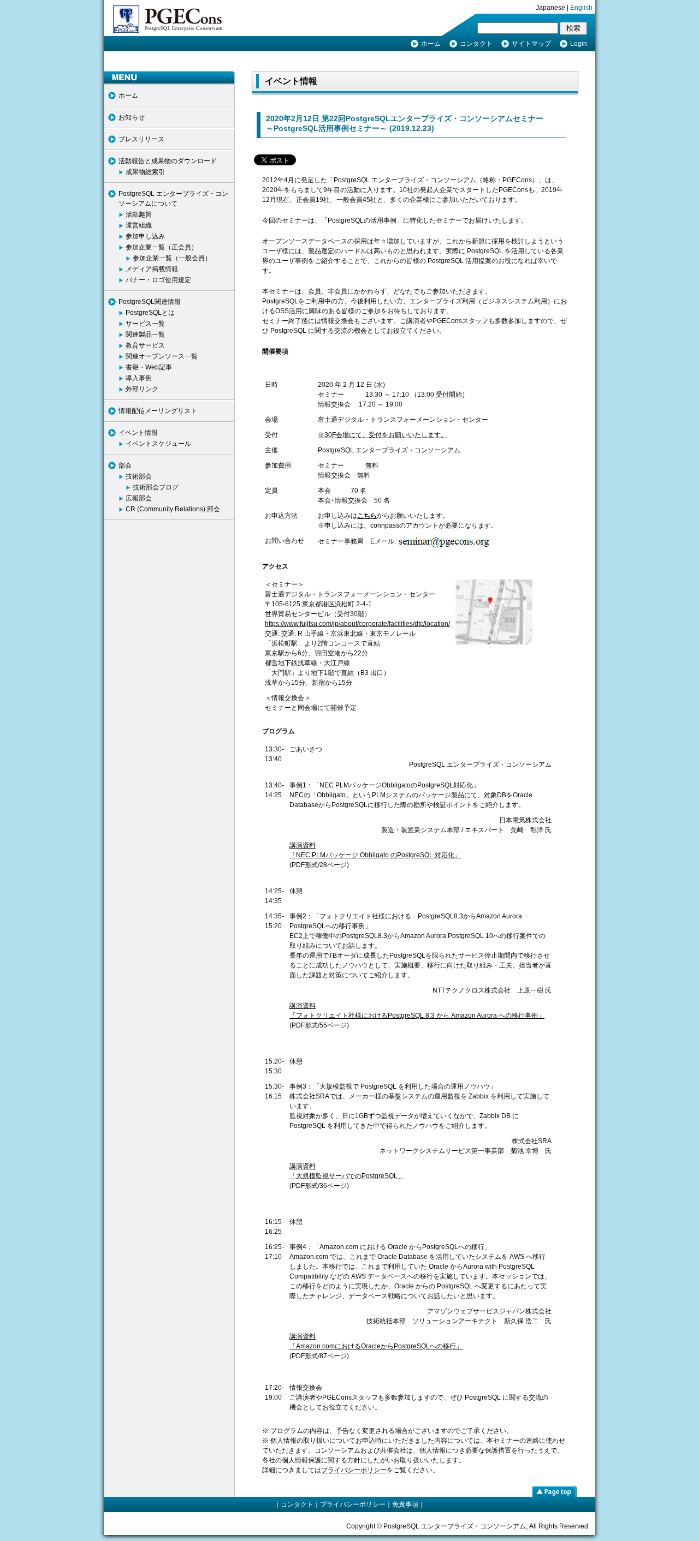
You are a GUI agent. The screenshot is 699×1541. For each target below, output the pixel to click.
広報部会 (139, 498)
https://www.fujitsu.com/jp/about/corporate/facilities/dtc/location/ (357, 624)
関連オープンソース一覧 (162, 356)
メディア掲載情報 (152, 269)
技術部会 (139, 476)
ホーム (431, 43)
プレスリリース (141, 139)
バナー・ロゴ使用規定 (158, 280)
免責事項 (405, 1504)
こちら (367, 515)
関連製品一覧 (145, 334)
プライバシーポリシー (354, 1470)
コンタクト (476, 43)
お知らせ (132, 117)
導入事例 (139, 378)
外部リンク (142, 389)
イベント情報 (138, 433)
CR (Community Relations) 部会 (173, 509)
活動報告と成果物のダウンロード (168, 161)
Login (578, 43)
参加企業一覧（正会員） (162, 247)
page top (554, 1491)
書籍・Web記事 (149, 367)
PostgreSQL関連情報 (150, 302)
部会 (125, 465)
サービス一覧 (145, 323)
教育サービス (145, 345)
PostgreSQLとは (150, 312)
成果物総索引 (145, 172)
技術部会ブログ (156, 487)
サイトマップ (531, 43)
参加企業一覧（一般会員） (172, 258)
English (581, 7)
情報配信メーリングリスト (158, 411)
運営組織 (139, 225)
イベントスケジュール (158, 443)
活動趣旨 (139, 214)
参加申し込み (145, 236)
